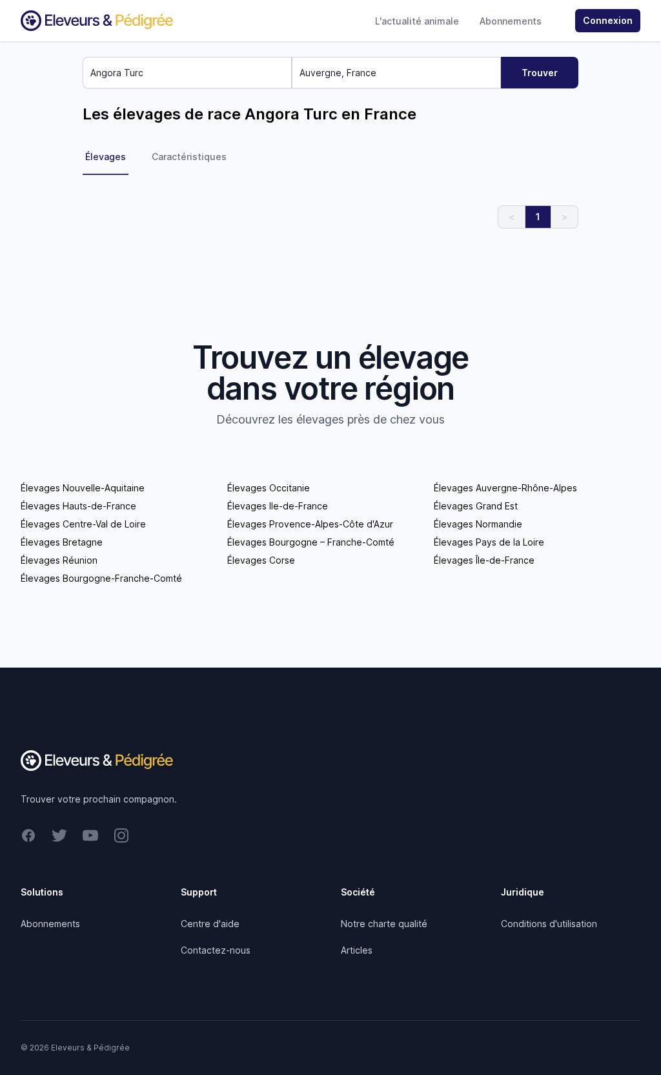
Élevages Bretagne (62, 542)
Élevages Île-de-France (484, 560)
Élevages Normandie (478, 523)
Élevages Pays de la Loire (489, 542)
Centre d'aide (210, 923)
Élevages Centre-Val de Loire (83, 523)
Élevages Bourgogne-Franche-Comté (101, 578)
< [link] (511, 216)
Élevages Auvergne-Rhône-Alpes (505, 487)
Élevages (105, 156)
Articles (356, 950)
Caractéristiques (189, 156)
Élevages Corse (261, 560)
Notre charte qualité (384, 923)
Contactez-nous (215, 950)
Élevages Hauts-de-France (78, 505)
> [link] (564, 216)
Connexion (608, 20)
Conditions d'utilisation (549, 923)
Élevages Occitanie (268, 487)
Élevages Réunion (59, 560)
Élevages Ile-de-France (277, 505)
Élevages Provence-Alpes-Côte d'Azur (310, 523)
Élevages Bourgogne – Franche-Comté (310, 542)
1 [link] (538, 216)
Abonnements (511, 20)
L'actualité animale (417, 20)
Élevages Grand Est (476, 505)
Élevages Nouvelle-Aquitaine (83, 487)
